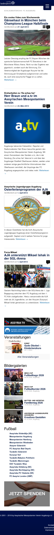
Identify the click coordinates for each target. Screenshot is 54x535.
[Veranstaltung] (44, 192)
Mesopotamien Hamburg (20, 439)
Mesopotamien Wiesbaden (21, 442)
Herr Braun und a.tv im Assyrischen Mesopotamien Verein (24, 98)
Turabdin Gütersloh (18, 451)
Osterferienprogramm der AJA (26, 189)
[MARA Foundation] (27, 330)
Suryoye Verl (15, 454)
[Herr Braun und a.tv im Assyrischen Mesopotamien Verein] (27, 126)
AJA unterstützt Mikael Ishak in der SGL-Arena (27, 256)
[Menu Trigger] (47, 6)
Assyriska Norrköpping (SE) (22, 469)
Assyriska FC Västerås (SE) (22, 473)
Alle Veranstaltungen (28, 356)
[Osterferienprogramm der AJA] (27, 211)
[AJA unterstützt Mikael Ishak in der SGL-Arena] (27, 276)
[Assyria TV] (27, 322)
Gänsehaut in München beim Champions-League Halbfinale (26, 22)
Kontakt (51, 525)
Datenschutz (49, 527)
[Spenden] (27, 494)
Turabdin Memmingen (19, 460)
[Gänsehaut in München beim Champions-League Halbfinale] (27, 43)
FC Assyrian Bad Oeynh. (20, 448)
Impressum (49, 530)
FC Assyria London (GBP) (21, 476)
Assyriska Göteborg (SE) (20, 466)
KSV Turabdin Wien (18, 463)
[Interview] (44, 105)
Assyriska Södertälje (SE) (21, 433)
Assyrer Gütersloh (18, 445)
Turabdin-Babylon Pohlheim (22, 457)
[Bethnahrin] (8, 3)
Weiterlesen (10, 79)
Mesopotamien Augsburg (21, 436)
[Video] (44, 26)
